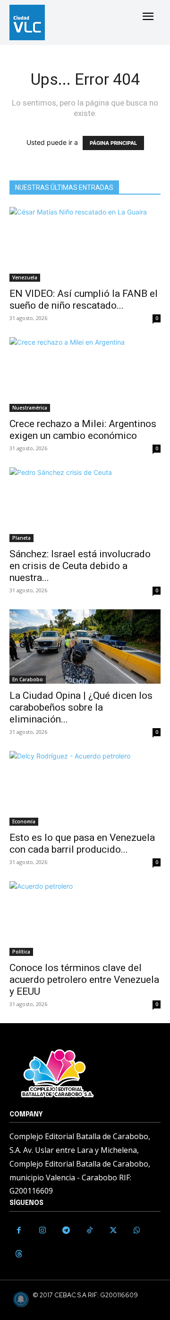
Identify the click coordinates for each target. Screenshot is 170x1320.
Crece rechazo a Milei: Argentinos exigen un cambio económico (82, 429)
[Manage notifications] (20, 1299)
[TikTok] (89, 1230)
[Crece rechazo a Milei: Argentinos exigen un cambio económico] (85, 374)
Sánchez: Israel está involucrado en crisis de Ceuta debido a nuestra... (80, 565)
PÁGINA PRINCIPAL (113, 143)
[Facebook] (18, 1230)
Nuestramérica (29, 407)
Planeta (21, 538)
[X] (113, 1230)
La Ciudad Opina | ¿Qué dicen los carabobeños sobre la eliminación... (81, 707)
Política (21, 951)
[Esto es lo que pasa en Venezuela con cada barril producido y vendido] (85, 788)
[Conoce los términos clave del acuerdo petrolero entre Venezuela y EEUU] (85, 918)
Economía (23, 821)
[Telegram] (66, 1230)
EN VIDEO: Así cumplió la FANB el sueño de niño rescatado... (83, 299)
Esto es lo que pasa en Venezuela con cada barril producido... (82, 843)
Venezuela (24, 277)
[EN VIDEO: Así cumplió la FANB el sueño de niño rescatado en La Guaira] (85, 244)
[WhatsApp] (137, 1230)
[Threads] (18, 1254)
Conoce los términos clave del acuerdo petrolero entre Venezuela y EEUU (84, 979)
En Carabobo (27, 679)
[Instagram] (42, 1230)
